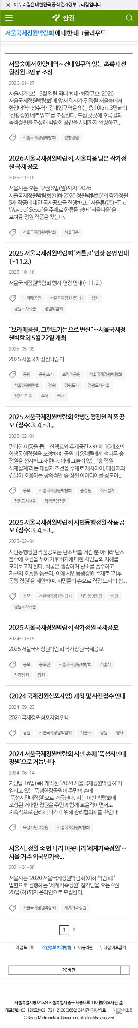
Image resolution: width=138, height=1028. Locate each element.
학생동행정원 (55, 501)
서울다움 (71, 232)
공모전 (44, 664)
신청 (114, 596)
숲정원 (85, 490)
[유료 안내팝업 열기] (109, 1011)
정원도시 (71, 385)
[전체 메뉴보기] (9, 18)
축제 (44, 396)
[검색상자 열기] (129, 18)
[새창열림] (56, 18)
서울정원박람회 (26, 385)
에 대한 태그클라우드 (55, 33)
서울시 (105, 664)
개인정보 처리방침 (56, 947)
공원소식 (46, 374)
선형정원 (71, 137)
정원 (94, 298)
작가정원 (21, 675)
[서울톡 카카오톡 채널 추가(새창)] (124, 1011)
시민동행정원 (91, 596)
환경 (69, 18)
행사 (60, 396)
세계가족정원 (75, 907)
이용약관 (85, 947)
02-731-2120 (53, 1010)
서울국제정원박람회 (39, 137)
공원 (26, 374)
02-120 (27, 1010)
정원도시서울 (25, 308)
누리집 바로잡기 (113, 947)
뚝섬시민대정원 (35, 827)
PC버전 (68, 970)
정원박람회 (54, 308)
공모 (26, 490)
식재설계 (107, 490)
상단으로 (125, 970)
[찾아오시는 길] (110, 1002)
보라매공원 (32, 298)
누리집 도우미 (23, 947)
